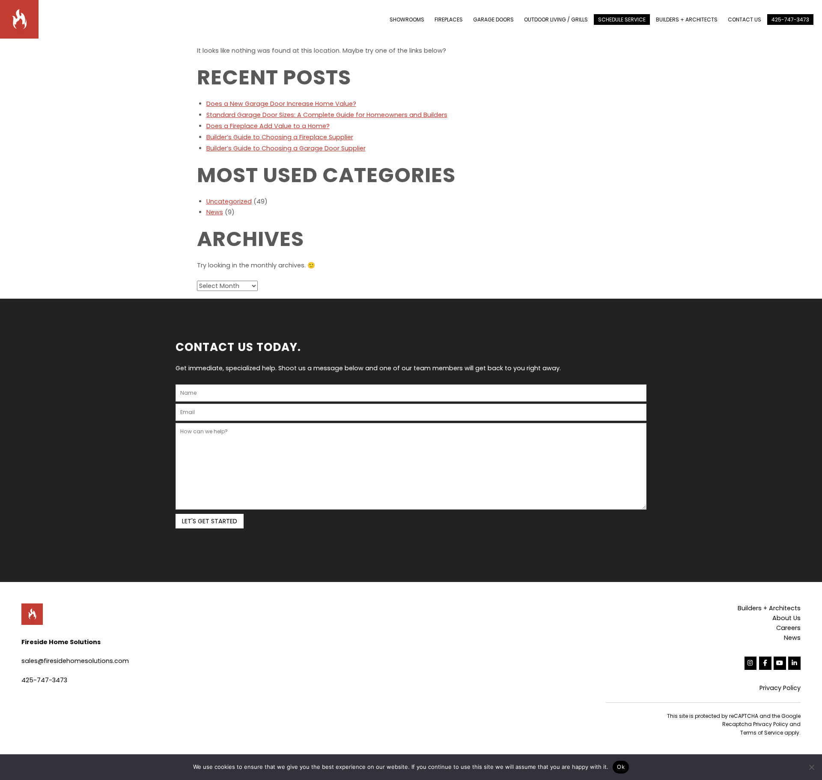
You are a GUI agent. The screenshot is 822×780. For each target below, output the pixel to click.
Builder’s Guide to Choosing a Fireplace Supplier (279, 137)
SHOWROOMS (407, 19)
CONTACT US (744, 19)
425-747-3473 (790, 19)
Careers (788, 628)
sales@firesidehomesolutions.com (75, 661)
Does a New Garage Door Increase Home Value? (281, 103)
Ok (621, 766)
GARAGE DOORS (493, 19)
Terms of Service (761, 732)
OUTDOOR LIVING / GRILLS (556, 19)
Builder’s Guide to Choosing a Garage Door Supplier (286, 148)
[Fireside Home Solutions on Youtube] (780, 663)
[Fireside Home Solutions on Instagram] (751, 663)
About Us (786, 618)
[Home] (24, 19)
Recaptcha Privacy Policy (755, 724)
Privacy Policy (780, 688)
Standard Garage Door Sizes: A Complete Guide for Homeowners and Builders (326, 115)
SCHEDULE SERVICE (622, 19)
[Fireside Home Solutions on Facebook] (765, 663)
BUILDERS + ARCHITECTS (687, 19)
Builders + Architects (769, 608)
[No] (811, 767)
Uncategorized (229, 201)
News (214, 212)
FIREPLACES (449, 19)
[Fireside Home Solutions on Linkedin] (794, 663)
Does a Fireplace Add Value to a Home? (268, 126)
